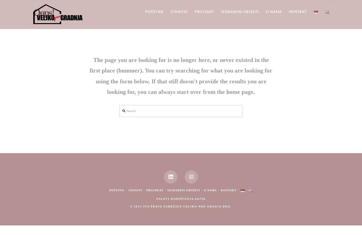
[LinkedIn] (170, 177)
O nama (210, 190)
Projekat (155, 190)
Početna (116, 190)
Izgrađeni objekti (183, 190)
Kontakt (228, 190)
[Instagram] (191, 177)
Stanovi (135, 190)
